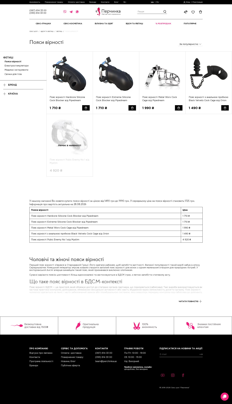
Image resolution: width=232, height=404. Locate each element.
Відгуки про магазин (40, 353)
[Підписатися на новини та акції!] (201, 354)
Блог (116, 2)
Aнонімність (35, 2)
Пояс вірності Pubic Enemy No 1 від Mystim (55, 239)
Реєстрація (198, 2)
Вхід (188, 2)
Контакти (105, 2)
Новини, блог (68, 361)
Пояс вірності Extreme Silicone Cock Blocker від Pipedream (113, 99)
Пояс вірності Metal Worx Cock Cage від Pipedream (159, 99)
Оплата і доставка (76, 2)
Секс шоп (33, 31)
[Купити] (86, 108)
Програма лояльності (41, 361)
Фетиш (59, 31)
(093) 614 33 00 (37, 13)
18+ (124, 2)
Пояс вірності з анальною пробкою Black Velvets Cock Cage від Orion (208, 99)
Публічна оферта (70, 365)
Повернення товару (54, 2)
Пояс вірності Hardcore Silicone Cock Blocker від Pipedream (67, 99)
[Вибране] (88, 57)
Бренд (12, 85)
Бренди (92, 2)
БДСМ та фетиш (47, 31)
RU (157, 2)
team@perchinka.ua (106, 361)
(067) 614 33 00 (37, 10)
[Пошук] (165, 12)
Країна (13, 94)
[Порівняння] (88, 62)
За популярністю (188, 44)
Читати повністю (188, 301)
